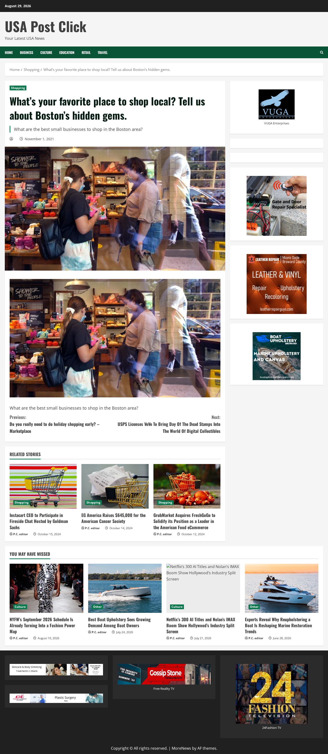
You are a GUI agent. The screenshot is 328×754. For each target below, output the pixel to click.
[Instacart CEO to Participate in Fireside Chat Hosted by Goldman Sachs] (43, 486)
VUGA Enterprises (276, 123)
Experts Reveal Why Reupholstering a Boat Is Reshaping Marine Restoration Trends (278, 625)
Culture (46, 52)
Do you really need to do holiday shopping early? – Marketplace (54, 424)
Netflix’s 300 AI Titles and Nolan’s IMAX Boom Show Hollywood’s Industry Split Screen (200, 625)
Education (66, 52)
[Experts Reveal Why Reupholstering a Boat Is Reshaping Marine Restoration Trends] (282, 588)
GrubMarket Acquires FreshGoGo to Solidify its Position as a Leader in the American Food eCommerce (184, 521)
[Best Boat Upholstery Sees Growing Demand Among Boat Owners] (125, 588)
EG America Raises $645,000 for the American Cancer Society (113, 518)
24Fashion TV (271, 727)
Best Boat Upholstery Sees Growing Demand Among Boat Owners (119, 622)
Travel (103, 52)
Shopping (18, 88)
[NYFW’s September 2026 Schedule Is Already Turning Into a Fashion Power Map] (46, 588)
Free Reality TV (163, 688)
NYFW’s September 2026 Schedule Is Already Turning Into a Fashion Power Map (42, 625)
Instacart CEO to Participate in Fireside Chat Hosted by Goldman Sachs (39, 521)
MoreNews (181, 748)
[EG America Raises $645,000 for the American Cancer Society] (114, 486)
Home (9, 52)
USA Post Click (45, 26)
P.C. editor (20, 534)
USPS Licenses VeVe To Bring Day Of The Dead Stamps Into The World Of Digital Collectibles (169, 424)
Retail (86, 52)
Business (26, 52)
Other (97, 607)
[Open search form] (321, 52)
